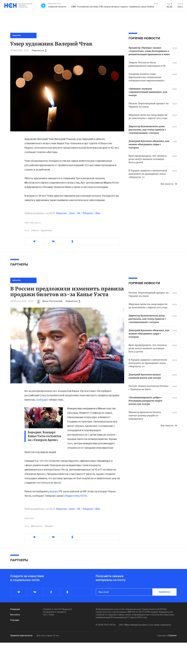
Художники (46, 230)
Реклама (14, 620)
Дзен (72, 213)
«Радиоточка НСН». (76, 495)
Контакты (15, 614)
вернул (53, 491)
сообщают (42, 399)
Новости (61, 213)
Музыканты (36, 526)
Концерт (49, 526)
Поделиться (38, 50)
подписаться (164, 592)
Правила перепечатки (21, 635)
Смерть (35, 230)
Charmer (172, 635)
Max (97, 213)
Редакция (15, 609)
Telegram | (88, 213)
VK (78, 213)
